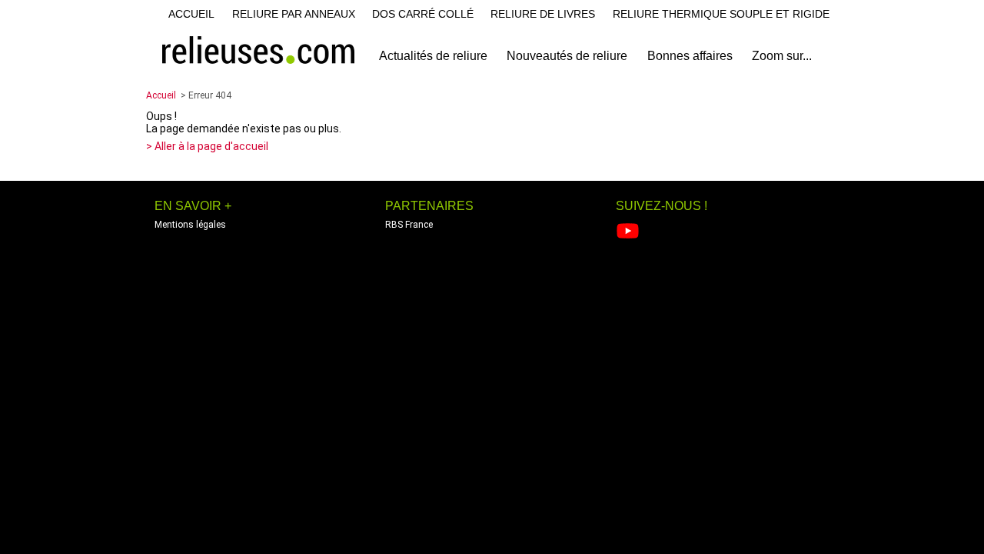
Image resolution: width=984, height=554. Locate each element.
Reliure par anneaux (293, 14)
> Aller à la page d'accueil (207, 146)
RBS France (409, 224)
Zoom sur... (782, 55)
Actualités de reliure (433, 55)
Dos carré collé (423, 14)
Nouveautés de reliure (567, 55)
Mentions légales (190, 224)
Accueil (191, 14)
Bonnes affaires (690, 55)
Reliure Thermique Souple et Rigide (721, 14)
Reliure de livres (542, 14)
